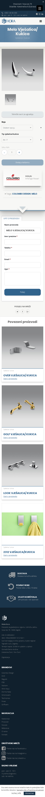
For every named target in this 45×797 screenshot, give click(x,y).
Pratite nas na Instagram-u (16, 753)
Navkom (5, 685)
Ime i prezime (10, 236)
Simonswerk (6, 695)
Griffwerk (5, 704)
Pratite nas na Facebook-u (16, 748)
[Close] (43, 2)
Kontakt (4, 734)
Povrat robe (23, 585)
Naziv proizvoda (11, 225)
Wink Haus (5, 689)
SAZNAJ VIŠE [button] (16, 793)
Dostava (22, 574)
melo (34, 194)
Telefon (8, 248)
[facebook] (22, 311)
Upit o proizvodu (10, 378)
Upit (7, 269)
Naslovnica (6, 719)
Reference (5, 728)
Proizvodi (5, 722)
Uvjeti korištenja (27, 597)
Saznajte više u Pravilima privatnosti (30, 790)
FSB (3, 682)
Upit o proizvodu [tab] (11, 218)
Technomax (6, 698)
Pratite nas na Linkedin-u (15, 758)
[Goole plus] (28, 311)
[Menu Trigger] (40, 8)
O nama (4, 731)
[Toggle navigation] (40, 21)
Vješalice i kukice (22, 38)
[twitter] (17, 311)
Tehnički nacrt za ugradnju (22, 114)
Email (7, 259)
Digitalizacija (6, 657)
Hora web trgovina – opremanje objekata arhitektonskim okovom (9, 21)
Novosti (4, 725)
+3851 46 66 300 (10, 13)
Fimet (4, 701)
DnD (3, 676)
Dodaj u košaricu (22, 162)
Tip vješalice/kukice (10, 134)
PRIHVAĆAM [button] (29, 793)
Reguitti (4, 679)
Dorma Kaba (6, 692)
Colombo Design (21, 194)
